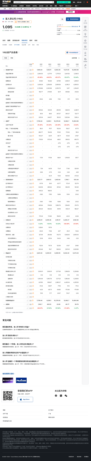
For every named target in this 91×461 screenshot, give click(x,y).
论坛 (35, 40)
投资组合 (5, 417)
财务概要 (4, 44)
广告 (49, 413)
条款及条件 (71, 456)
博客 (4, 410)
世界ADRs (37, 8)
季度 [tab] (12, 58)
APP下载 (5, 413)
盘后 (32, 8)
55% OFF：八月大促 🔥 (64, 2)
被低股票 (73, 8)
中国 (15, 8)
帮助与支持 (51, 417)
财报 (38, 44)
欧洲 (52, 8)
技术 (31, 40)
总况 (3, 40)
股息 (33, 44)
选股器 (10, 8)
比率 (29, 44)
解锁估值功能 (75, 26)
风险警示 (86, 456)
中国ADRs (43, 8)
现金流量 (24, 44)
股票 (5, 8)
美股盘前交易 (27, 8)
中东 (56, 8)
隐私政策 (79, 456)
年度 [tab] (5, 58)
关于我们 (50, 410)
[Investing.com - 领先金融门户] (6, 2)
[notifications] (84, 2)
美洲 (48, 8)
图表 (8, 40)
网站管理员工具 (7, 421)
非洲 (63, 8)
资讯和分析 (16, 40)
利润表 (10, 44)
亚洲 (59, 8)
